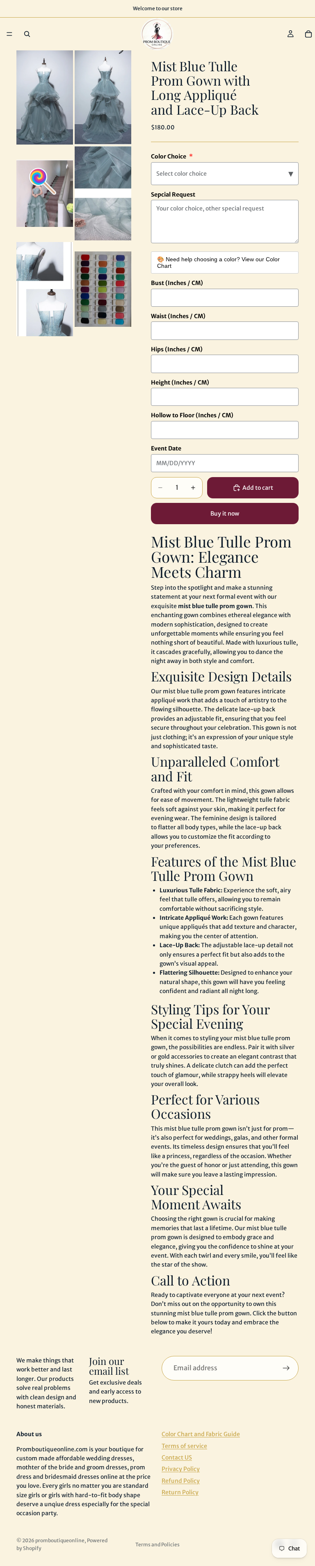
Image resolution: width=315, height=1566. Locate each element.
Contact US (177, 1457)
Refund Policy (181, 1481)
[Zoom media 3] (44, 193)
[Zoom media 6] (103, 289)
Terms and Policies (157, 1544)
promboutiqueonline (59, 1540)
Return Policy (180, 1492)
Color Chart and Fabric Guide (201, 1434)
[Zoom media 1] (44, 97)
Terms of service (184, 1446)
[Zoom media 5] (44, 289)
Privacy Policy (181, 1469)
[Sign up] (286, 1368)
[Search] (27, 34)
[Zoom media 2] (103, 97)
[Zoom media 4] (103, 193)
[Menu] (9, 34)
